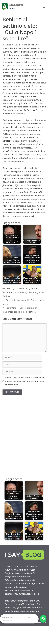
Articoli (9, 288)
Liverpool (32, 292)
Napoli (34, 288)
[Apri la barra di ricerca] (37, 7)
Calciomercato (22, 288)
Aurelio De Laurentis (16, 292)
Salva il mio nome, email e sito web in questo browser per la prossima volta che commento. (24, 381)
